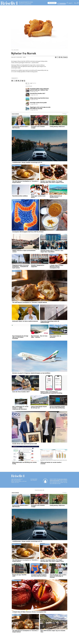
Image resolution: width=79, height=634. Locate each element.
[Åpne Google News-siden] (67, 57)
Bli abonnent (52, 3)
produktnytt (14, 78)
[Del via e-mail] (61, 57)
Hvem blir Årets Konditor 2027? (37, 93)
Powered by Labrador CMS (39, 490)
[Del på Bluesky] (65, 57)
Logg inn (70, 3)
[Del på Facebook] (56, 57)
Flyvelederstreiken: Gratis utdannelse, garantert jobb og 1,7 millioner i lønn (39, 89)
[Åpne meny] (76, 3)
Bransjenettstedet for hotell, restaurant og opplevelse (26, 3)
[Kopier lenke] (63, 57)
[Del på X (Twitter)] (57, 57)
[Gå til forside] (9, 3)
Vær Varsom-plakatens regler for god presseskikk (58, 479)
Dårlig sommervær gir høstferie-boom (39, 98)
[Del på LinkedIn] (59, 57)
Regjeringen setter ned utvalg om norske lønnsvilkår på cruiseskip (40, 107)
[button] (28, 83)
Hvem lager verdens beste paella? (38, 102)
